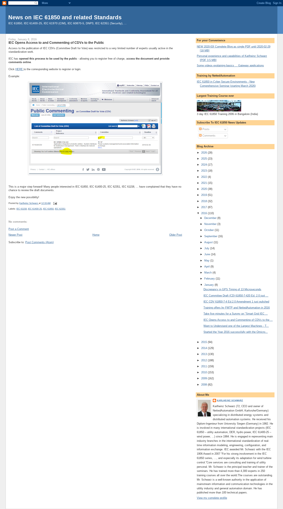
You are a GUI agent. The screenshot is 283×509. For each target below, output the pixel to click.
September (211, 236)
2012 (204, 360)
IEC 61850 (48, 209)
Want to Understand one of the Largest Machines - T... (236, 325)
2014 (204, 348)
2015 (204, 342)
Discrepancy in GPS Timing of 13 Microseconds (232, 289)
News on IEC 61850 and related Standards (65, 17)
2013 (204, 354)
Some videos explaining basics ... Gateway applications (230, 65)
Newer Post (15, 234)
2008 (204, 384)
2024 (204, 164)
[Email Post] (54, 203)
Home (95, 234)
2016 (204, 213)
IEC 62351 (60, 209)
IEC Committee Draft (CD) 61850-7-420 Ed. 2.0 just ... (235, 295)
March (208, 272)
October (209, 230)
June (207, 254)
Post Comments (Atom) (39, 242)
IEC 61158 (21, 209)
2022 (204, 176)
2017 (204, 207)
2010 (204, 372)
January (209, 284)
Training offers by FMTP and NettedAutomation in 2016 (236, 307)
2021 (204, 182)
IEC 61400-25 (35, 209)
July (207, 248)
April (207, 266)
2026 (204, 152)
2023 (204, 170)
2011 (204, 366)
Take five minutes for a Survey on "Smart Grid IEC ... (235, 313)
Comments (208, 135)
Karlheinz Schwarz (230, 400)
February (210, 278)
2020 (204, 188)
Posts (205, 129)
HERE (19, 69)
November (210, 224)
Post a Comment (18, 229)
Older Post (175, 234)
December (210, 218)
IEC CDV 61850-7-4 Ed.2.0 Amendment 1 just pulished (236, 301)
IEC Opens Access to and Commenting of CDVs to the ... (238, 319)
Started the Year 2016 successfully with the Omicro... (235, 331)
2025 (204, 158)
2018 (204, 201)
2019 (204, 195)
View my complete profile (212, 497)
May (207, 260)
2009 (204, 378)
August (209, 242)
